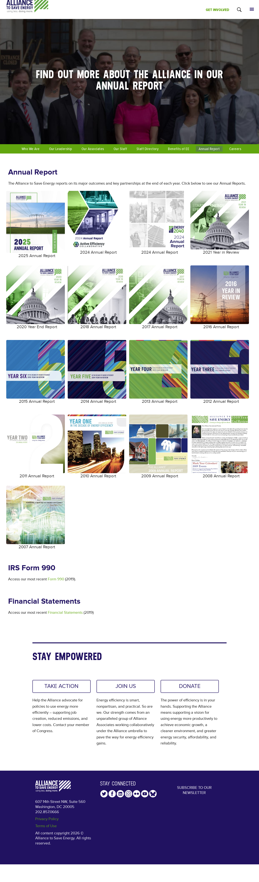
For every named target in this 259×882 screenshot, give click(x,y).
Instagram (128, 793)
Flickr (136, 793)
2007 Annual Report (37, 547)
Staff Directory (148, 148)
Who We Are (31, 148)
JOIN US (125, 686)
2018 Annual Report (98, 327)
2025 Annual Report (36, 255)
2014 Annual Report (98, 401)
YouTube (144, 793)
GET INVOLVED (217, 10)
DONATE (190, 686)
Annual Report (209, 148)
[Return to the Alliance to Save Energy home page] (27, 9)
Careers (235, 148)
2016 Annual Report (221, 327)
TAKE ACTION (61, 686)
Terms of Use (46, 826)
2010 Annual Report (98, 476)
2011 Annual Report (37, 476)
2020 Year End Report (37, 327)
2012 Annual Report (221, 401)
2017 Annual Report (159, 327)
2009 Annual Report (159, 476)
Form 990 (56, 579)
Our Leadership (60, 148)
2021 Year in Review (221, 252)
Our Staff (120, 148)
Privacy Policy (47, 819)
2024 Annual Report (98, 252)
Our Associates (93, 148)
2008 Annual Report (221, 476)
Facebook (112, 793)
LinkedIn (120, 793)
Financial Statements (65, 612)
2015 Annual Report (37, 401)
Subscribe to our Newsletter (194, 790)
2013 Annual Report (159, 401)
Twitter (104, 793)
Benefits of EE (178, 148)
